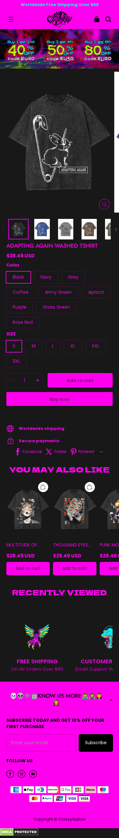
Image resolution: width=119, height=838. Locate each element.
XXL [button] (95, 346)
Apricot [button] (96, 292)
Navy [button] (46, 277)
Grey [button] (73, 277)
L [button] (53, 346)
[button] (10, 19)
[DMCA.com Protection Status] (19, 834)
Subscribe (96, 742)
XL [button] (72, 346)
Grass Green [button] (56, 307)
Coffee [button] (21, 292)
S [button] (14, 346)
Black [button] (18, 277)
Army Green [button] (58, 292)
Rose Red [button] (23, 322)
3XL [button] (16, 361)
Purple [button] (19, 307)
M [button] (34, 346)
